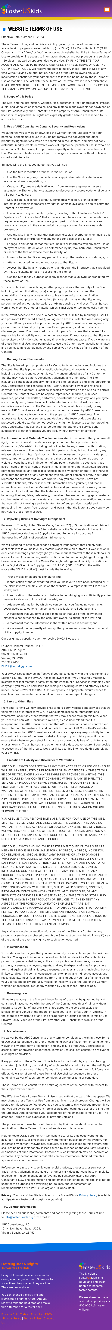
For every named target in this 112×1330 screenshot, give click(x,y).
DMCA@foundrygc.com (16, 666)
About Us (36, 1314)
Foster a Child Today (14, 1314)
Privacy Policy (88, 1195)
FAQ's (48, 1314)
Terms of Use (32, 1318)
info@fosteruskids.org (19, 1217)
